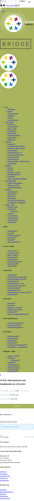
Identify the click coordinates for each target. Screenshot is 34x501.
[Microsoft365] (10, 5)
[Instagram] (16, 5)
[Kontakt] (1, 5)
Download (17, 406)
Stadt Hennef (4, 496)
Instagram (3, 494)
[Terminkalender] (4, 5)
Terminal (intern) (5, 498)
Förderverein (4, 478)
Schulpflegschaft (5, 476)
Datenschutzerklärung (6, 492)
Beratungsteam (4, 480)
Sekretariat (3, 471)
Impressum (3, 490)
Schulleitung (3, 474)
